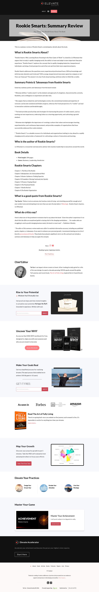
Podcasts (53, 566)
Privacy (67, 566)
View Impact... (62, 577)
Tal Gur (32, 267)
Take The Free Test (23, 463)
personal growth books (27, 234)
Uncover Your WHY (26, 331)
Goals (38, 566)
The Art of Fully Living (56, 273)
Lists (63, 566)
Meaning (64, 204)
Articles (43, 566)
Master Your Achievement (63, 516)
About (44, 11)
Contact (50, 571)
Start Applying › (49, 254)
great (47, 250)
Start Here (22, 554)
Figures (59, 566)
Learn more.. (32, 423)
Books (48, 566)
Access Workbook (32, 348)
